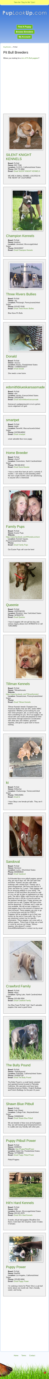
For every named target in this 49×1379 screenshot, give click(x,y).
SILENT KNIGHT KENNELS (18, 157)
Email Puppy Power (21, 1281)
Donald (11, 356)
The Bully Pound (18, 1065)
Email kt (17, 797)
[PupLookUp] (24, 15)
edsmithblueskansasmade (25, 387)
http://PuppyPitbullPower (24, 1149)
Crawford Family (18, 986)
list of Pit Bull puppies (30, 58)
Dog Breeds (7, 47)
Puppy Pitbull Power (21, 1141)
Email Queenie (19, 617)
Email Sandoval (20, 874)
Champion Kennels (20, 236)
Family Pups (15, 527)
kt (7, 783)
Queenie (12, 605)
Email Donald (19, 369)
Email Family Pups (21, 545)
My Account (24, 37)
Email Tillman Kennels (22, 702)
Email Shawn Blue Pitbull (23, 1118)
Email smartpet (19, 434)
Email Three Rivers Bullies (24, 309)
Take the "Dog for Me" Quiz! (24, 2)
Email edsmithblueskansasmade (26, 399)
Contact (32, 1356)
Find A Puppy (24, 27)
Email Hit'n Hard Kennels (23, 1215)
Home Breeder (17, 453)
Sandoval (13, 862)
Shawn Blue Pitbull (20, 1104)
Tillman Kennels (18, 684)
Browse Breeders (24, 32)
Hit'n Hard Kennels (20, 1203)
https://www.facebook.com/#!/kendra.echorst (23, 537)
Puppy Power (16, 1267)
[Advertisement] (24, 86)
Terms (23, 1356)
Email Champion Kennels (23, 250)
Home (16, 1356)
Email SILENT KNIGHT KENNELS (27, 171)
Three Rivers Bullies (21, 294)
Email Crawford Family (22, 1001)
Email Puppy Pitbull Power (24, 1155)
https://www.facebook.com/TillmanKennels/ (22, 694)
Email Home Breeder (21, 467)
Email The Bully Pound (22, 1077)
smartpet (12, 420)
